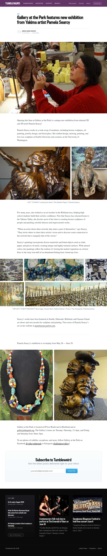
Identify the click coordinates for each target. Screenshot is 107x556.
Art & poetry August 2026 (16, 502)
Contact (81, 3)
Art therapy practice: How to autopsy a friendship (20, 524)
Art (18, 14)
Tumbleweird (9, 548)
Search (57, 3)
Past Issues (72, 3)
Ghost (100, 548)
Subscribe (97, 3)
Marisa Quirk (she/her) (29, 31)
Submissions (28, 3)
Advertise (39, 3)
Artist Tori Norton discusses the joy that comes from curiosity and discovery (18, 512)
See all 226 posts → (16, 535)
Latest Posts (83, 548)
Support (49, 3)
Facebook (92, 548)
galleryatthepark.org (25, 430)
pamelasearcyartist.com (45, 325)
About (88, 3)
